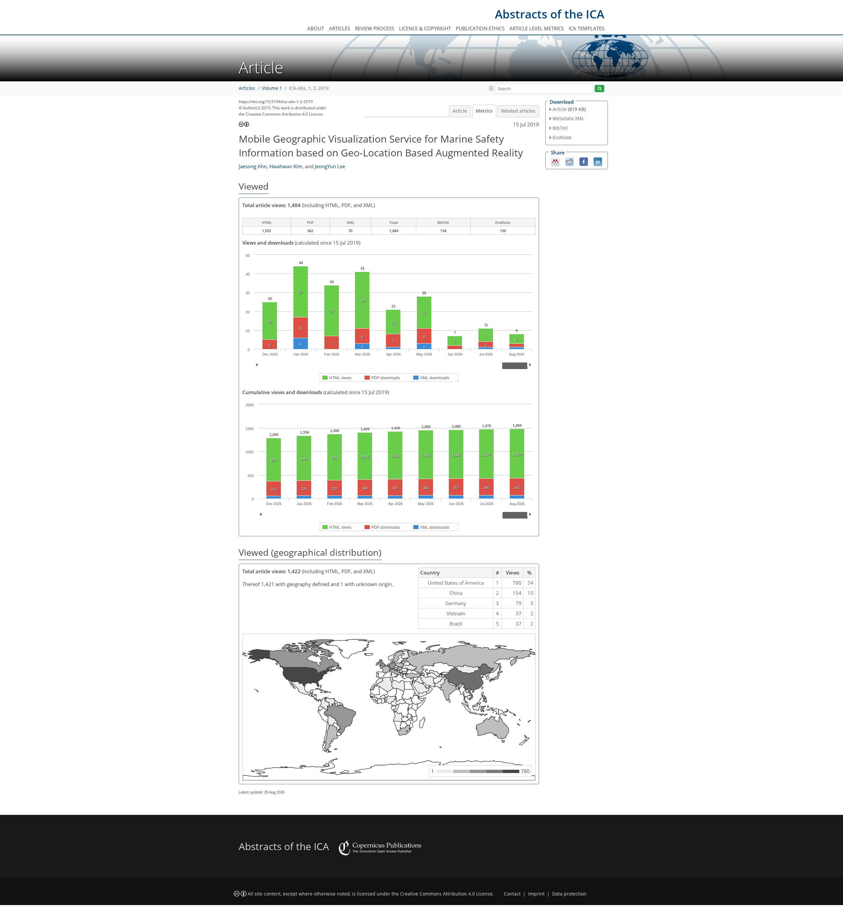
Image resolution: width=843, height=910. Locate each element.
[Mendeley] (555, 161)
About (315, 28)
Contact (512, 894)
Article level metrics (536, 28)
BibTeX (560, 128)
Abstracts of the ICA (549, 14)
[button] (491, 88)
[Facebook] (583, 161)
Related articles (518, 111)
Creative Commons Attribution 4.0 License (446, 894)
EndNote (562, 137)
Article (460, 111)
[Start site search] (599, 89)
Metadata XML (568, 118)
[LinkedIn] (597, 161)
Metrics (484, 111)
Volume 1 (272, 88)
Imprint (536, 894)
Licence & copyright (425, 28)
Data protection (569, 894)
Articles (339, 28)
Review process (374, 28)
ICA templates (586, 28)
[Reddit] (569, 161)
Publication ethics (480, 28)
